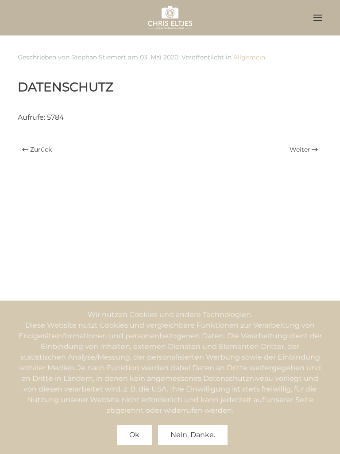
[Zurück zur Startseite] (170, 17)
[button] (317, 17)
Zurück (41, 149)
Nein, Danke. (192, 435)
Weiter (300, 149)
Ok (134, 435)
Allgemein (249, 57)
